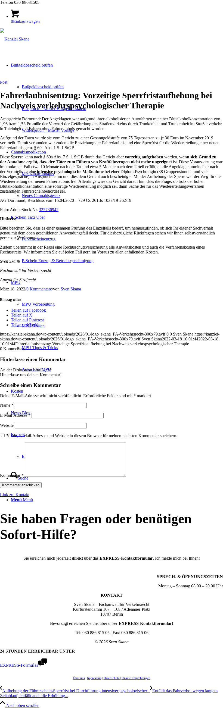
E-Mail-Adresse (15, 415)
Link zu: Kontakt (14, 494)
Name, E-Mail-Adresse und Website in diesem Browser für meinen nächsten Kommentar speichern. (92, 435)
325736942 (48, 209)
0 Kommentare (39, 289)
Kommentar (12, 475)
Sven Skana (71, 289)
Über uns (79, 678)
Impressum (94, 678)
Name (7, 405)
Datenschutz (112, 678)
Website (7, 425)
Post (3, 82)
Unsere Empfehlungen (136, 678)
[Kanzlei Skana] (14, 39)
